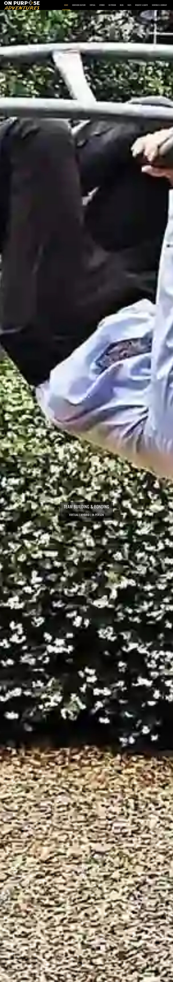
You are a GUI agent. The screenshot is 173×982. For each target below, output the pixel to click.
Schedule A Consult (159, 5)
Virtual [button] (92, 5)
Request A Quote (141, 5)
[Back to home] (22, 5)
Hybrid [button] (102, 5)
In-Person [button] (112, 5)
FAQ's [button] (129, 5)
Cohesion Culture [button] (79, 5)
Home (66, 5)
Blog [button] (122, 5)
